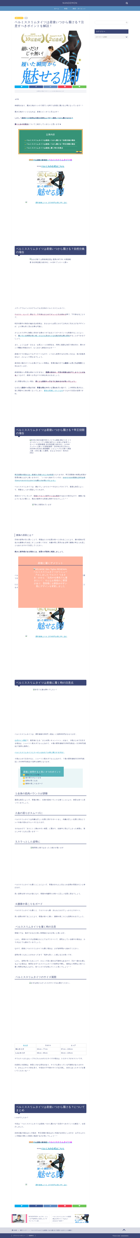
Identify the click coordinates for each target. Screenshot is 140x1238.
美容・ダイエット (79, 9)
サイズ (25, 1045)
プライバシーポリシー (19, 1235)
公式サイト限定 (21, 740)
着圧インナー (19, 18)
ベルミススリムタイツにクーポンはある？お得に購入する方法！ (40, 752)
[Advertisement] (50, 231)
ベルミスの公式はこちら (52, 166)
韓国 (66, 9)
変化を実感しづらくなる (53, 390)
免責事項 (31, 1235)
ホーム (56, 9)
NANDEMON (70, 3)
